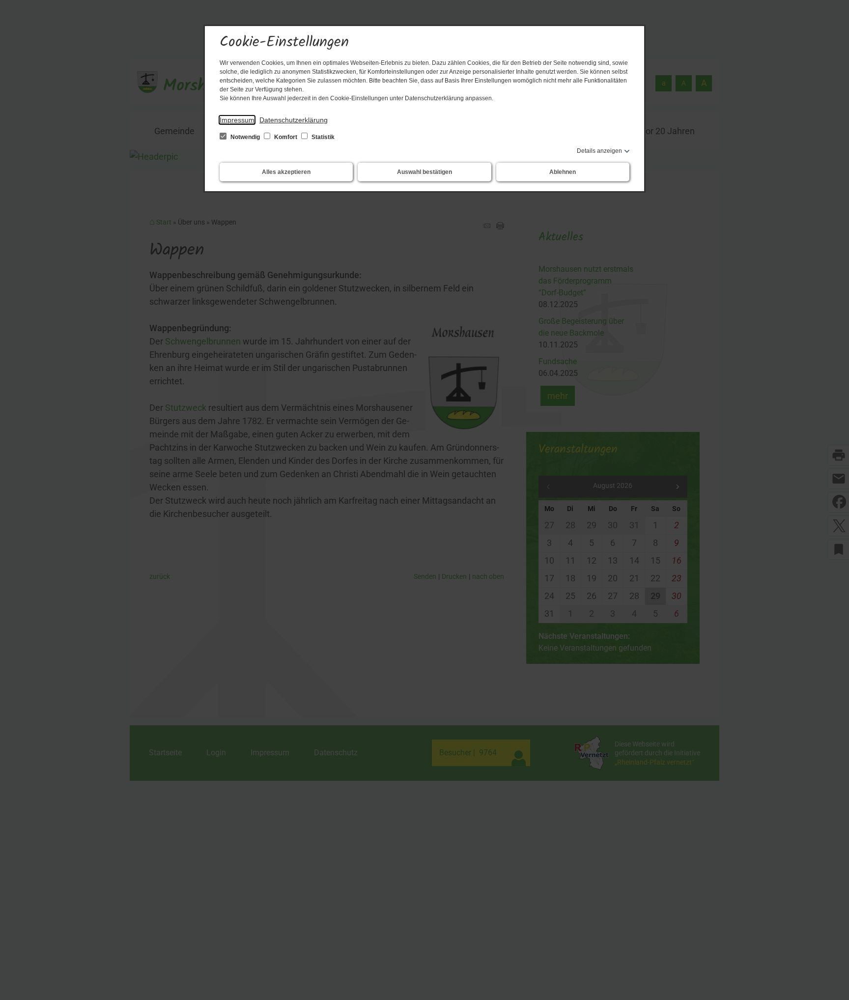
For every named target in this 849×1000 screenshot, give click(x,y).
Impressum (237, 120)
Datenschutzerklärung (293, 120)
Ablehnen (562, 172)
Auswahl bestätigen (424, 172)
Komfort (286, 137)
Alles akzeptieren (286, 172)
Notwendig (245, 137)
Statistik (322, 137)
